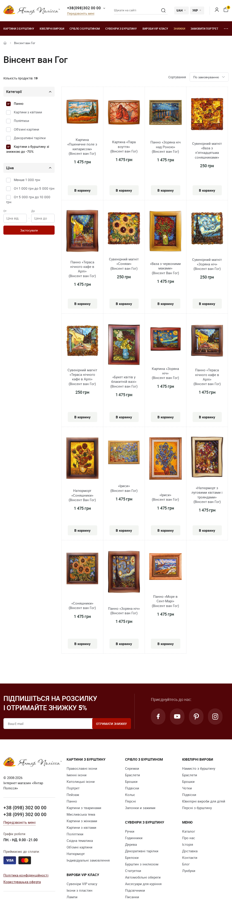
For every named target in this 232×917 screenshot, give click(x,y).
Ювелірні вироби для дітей (203, 801)
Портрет (73, 788)
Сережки (132, 768)
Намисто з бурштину (198, 768)
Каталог (188, 831)
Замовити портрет (204, 28)
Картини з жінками (82, 821)
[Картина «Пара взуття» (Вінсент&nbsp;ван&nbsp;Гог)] (124, 113)
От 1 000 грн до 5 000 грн (34, 188)
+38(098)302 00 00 (84, 7)
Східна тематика (80, 840)
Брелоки (132, 857)
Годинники (134, 838)
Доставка (190, 851)
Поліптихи (21, 121)
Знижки (179, 28)
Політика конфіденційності (25, 875)
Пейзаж (73, 794)
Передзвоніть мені (80, 13)
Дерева (131, 844)
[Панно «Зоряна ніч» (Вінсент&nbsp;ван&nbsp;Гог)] (124, 572)
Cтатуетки (133, 870)
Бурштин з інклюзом (141, 864)
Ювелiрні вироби (52, 28)
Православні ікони (82, 768)
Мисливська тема (81, 814)
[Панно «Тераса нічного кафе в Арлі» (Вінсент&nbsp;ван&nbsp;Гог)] (82, 231)
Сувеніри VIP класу (82, 883)
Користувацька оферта (22, 881)
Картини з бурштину (18, 28)
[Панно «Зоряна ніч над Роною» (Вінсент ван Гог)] (165, 113)
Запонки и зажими (140, 807)
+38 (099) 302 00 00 (24, 814)
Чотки (187, 788)
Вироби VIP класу (155, 28)
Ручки (129, 831)
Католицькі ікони (81, 781)
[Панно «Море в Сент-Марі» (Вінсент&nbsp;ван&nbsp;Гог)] (165, 567)
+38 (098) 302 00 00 (24, 807)
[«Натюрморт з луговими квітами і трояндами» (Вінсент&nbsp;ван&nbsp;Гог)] (207, 458)
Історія (187, 844)
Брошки (131, 781)
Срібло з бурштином (85, 28)
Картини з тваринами (84, 807)
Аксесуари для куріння (143, 883)
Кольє (130, 794)
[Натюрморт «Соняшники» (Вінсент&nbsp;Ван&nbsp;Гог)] (82, 458)
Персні (130, 801)
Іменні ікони (77, 775)
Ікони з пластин (79, 890)
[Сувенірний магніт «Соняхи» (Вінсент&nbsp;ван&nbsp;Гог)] (124, 229)
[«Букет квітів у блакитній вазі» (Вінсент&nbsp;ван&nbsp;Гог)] (124, 345)
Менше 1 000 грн (27, 180)
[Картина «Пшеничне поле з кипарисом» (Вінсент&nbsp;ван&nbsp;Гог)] (82, 112)
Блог (186, 864)
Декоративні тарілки (30, 138)
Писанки (132, 897)
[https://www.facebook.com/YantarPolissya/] (158, 716)
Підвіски (132, 788)
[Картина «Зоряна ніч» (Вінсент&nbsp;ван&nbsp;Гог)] (165, 339)
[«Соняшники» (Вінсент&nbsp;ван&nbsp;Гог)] (82, 569)
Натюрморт (76, 853)
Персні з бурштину (197, 807)
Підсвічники (135, 890)
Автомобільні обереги (143, 877)
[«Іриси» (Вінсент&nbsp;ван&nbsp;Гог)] (124, 453)
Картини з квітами (28, 112)
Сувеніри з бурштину (121, 28)
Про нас (188, 838)
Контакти (189, 857)
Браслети (132, 775)
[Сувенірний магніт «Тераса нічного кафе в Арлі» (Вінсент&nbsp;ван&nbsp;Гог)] (82, 341)
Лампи (72, 897)
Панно (18, 103)
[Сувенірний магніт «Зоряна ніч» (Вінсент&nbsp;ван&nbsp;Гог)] (207, 229)
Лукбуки (188, 870)
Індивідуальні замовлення (88, 860)
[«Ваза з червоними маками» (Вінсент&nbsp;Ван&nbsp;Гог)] (165, 232)
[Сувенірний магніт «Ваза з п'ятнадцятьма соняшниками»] (207, 114)
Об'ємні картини (26, 129)
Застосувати (29, 230)
